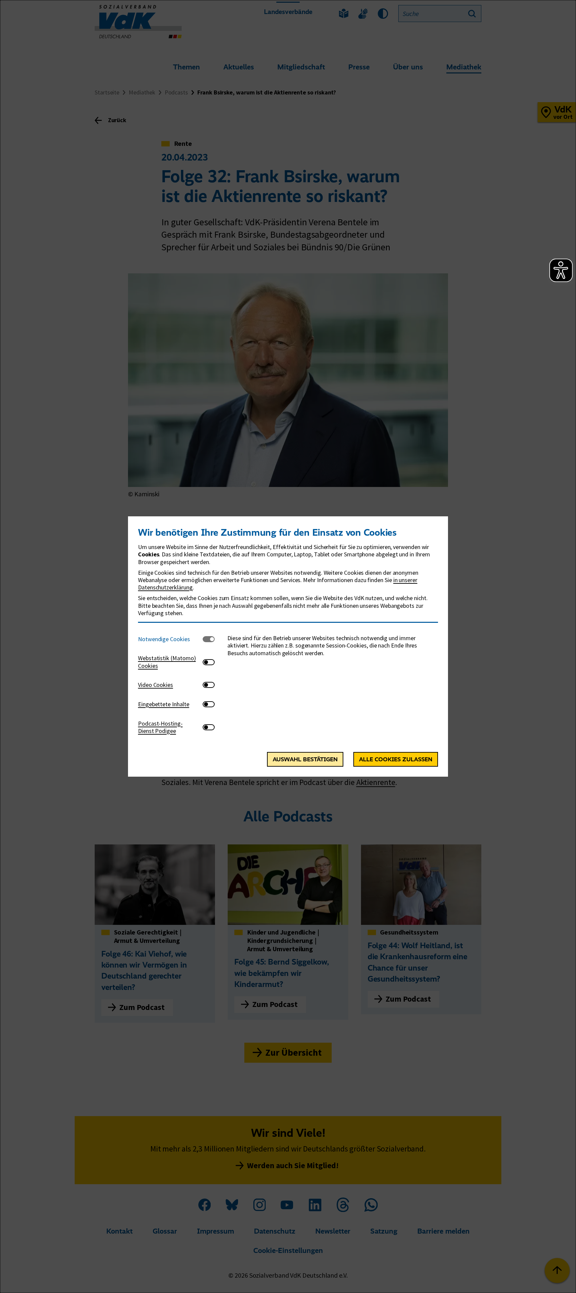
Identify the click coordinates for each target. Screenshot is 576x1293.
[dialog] (288, 646)
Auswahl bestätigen (305, 759)
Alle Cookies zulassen (395, 759)
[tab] (170, 639)
